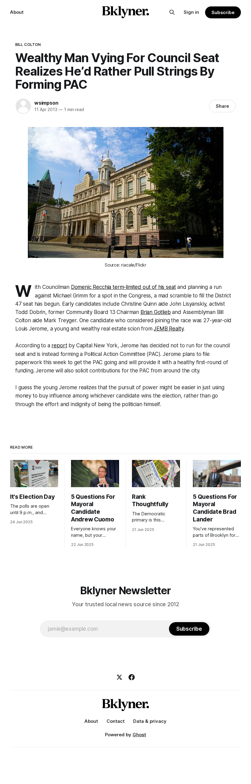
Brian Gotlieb (155, 312)
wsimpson (46, 103)
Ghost (139, 734)
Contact (116, 721)
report (59, 345)
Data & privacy (150, 721)
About (17, 12)
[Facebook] (132, 677)
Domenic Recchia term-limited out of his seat (123, 287)
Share (222, 106)
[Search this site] (172, 12)
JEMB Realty (168, 329)
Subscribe (223, 12)
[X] (119, 677)
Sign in (191, 12)
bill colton (28, 44)
